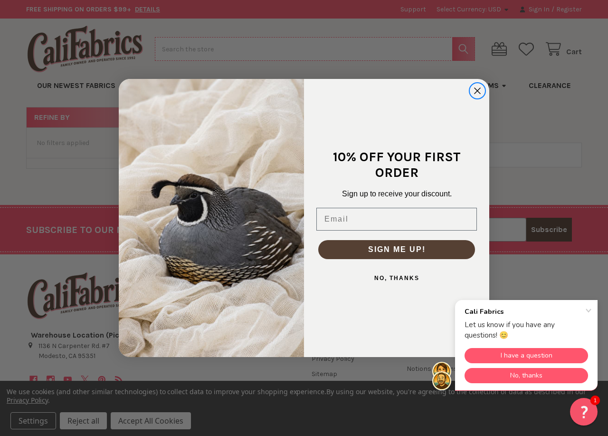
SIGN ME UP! (397, 249)
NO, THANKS (396, 278)
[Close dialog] (477, 91)
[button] (584, 412)
